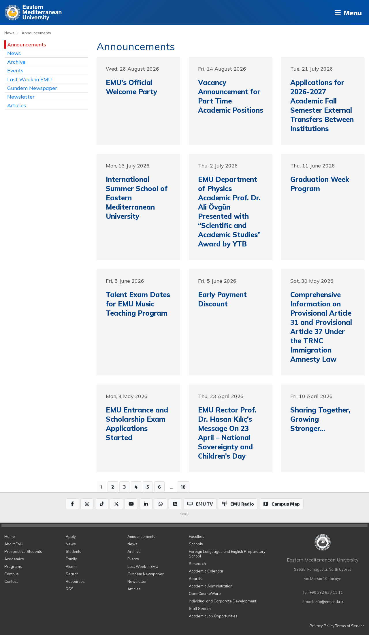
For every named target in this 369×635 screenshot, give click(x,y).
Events (15, 70)
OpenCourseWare (205, 593)
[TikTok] (101, 503)
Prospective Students (23, 551)
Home (9, 536)
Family (71, 559)
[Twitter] (116, 503)
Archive (16, 62)
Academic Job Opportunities (213, 616)
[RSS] (175, 503)
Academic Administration (210, 586)
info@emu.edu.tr (329, 601)
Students (73, 551)
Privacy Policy (322, 625)
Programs (13, 566)
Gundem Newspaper (32, 88)
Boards (195, 578)
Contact (11, 581)
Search (72, 574)
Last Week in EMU (29, 79)
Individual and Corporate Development (222, 601)
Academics (14, 559)
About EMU (13, 544)
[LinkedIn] (146, 503)
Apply (71, 536)
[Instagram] (87, 503)
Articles (16, 105)
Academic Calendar (206, 571)
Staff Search (200, 608)
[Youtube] (131, 503)
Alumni (71, 566)
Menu (352, 12)
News (9, 33)
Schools (196, 544)
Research (197, 563)
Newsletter (21, 96)
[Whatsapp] (160, 503)
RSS (70, 589)
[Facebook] (72, 503)
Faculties (196, 536)
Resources (75, 581)
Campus (11, 574)
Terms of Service (350, 625)
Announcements (36, 33)
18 (183, 486)
